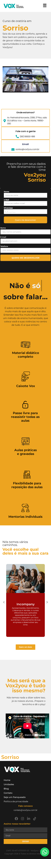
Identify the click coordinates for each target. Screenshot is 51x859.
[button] (3, 602)
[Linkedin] (28, 818)
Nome (6, 192)
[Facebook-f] (16, 818)
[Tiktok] (34, 818)
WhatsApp (8, 208)
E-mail (3, 237)
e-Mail (6, 200)
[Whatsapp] (44, 851)
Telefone (4, 246)
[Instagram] (22, 818)
